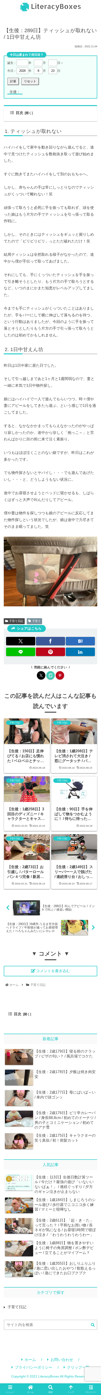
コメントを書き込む (53, 971)
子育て (36, 621)
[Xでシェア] (20, 641)
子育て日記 (16, 621)
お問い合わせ (61, 1360)
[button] (93, 1325)
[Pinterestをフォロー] (60, 675)
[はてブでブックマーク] (80, 641)
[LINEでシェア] (20, 652)
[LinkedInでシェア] (80, 652)
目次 (19, 113)
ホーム (30, 1360)
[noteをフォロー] (50, 675)
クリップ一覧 (78, 1367)
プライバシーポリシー (33, 1367)
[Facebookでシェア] (50, 641)
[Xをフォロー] (41, 675)
